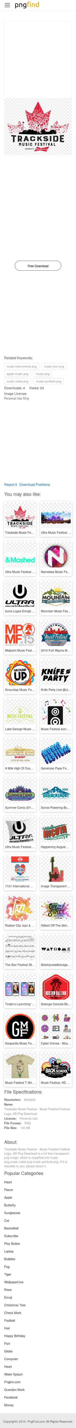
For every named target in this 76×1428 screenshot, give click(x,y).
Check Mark (12, 1312)
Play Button (12, 1243)
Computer (11, 1358)
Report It (10, 484)
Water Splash (13, 1374)
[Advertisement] (38, 59)
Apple (8, 1197)
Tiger (7, 1274)
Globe (8, 1351)
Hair (7, 1328)
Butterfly (10, 1205)
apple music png (17, 374)
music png (43, 374)
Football (9, 1320)
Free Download (38, 266)
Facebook (11, 1397)
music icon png (54, 366)
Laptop (9, 1251)
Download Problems (34, 484)
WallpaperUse (13, 1282)
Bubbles (9, 1259)
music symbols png (48, 381)
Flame (8, 1189)
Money (9, 1405)
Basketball (11, 1228)
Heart (8, 1182)
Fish (7, 1343)
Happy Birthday (15, 1335)
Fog (7, 1266)
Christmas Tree (15, 1305)
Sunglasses (12, 1212)
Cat (6, 1220)
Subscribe (11, 1235)
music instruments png (22, 366)
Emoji (8, 1297)
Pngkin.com (12, 1382)
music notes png (17, 381)
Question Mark (14, 1389)
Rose (8, 1289)
